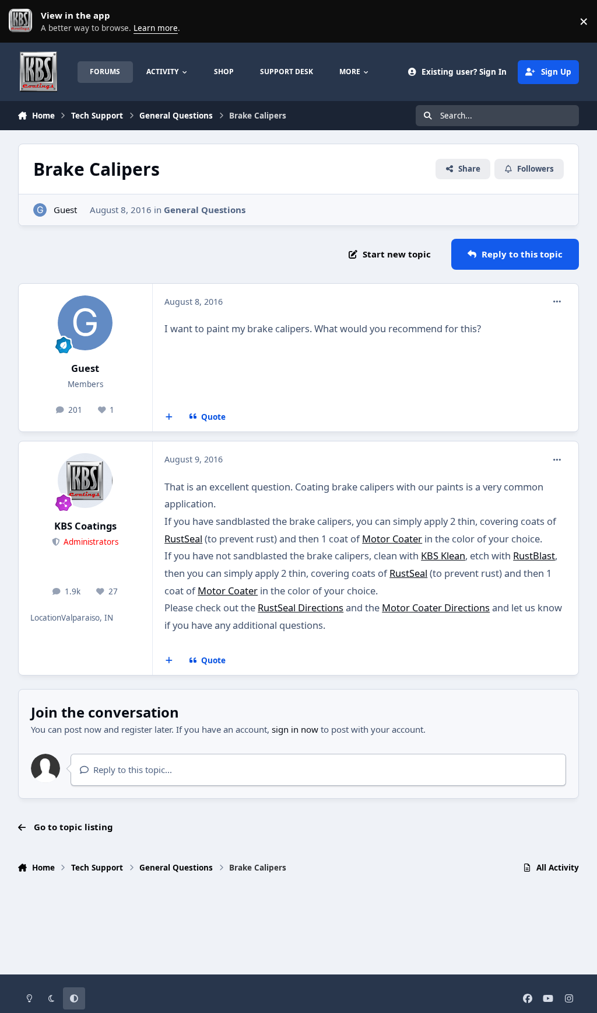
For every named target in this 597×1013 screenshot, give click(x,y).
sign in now (295, 729)
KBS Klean (443, 555)
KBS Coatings (85, 525)
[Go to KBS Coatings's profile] (85, 480)
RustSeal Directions (300, 607)
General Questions (204, 209)
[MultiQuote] (169, 417)
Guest (65, 209)
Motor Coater (392, 538)
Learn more (23, 21)
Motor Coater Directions (436, 607)
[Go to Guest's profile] (40, 210)
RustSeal (183, 538)
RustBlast (534, 555)
